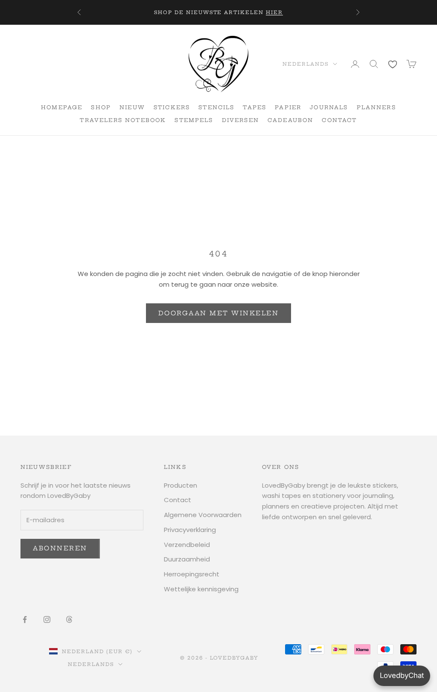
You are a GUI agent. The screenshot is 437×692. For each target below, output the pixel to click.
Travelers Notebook (123, 120)
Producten (180, 485)
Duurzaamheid (187, 559)
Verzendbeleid (187, 544)
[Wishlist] (392, 63)
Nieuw (132, 107)
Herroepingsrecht (191, 574)
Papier (288, 107)
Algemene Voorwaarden (203, 514)
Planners (376, 107)
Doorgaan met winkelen (218, 313)
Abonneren (60, 548)
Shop (101, 107)
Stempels (194, 120)
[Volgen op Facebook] (24, 619)
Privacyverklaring (190, 529)
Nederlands (306, 64)
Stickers (172, 107)
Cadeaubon (290, 120)
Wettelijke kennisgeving (201, 588)
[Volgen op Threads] (69, 619)
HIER (274, 12)
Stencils (216, 107)
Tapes (254, 107)
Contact (339, 120)
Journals (329, 107)
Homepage (61, 107)
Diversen (240, 120)
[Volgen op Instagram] (47, 619)
